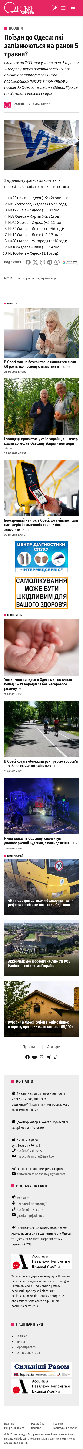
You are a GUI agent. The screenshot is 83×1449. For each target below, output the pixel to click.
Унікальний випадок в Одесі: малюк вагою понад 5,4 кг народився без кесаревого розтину (38, 684)
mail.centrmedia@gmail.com (36, 1156)
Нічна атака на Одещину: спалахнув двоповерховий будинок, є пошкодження (37, 840)
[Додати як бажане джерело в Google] (70, 262)
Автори (53, 1046)
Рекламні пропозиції (31, 1204)
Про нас (30, 1046)
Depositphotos (25, 1347)
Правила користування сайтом (65, 1426)
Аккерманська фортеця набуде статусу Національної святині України (39, 963)
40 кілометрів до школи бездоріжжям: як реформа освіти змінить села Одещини (40, 902)
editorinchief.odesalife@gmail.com (41, 1174)
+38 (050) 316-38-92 (30, 1210)
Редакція (18, 104)
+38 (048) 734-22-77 (29, 1151)
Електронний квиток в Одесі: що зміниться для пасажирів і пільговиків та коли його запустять (41, 525)
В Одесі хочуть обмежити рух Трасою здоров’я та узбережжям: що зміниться (41, 763)
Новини (16, 28)
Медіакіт (23, 1198)
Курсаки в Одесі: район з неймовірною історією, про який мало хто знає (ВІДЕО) (40, 1024)
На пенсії (22, 1336)
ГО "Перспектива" (28, 1353)
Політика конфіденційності (14, 1426)
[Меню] (63, 8)
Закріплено (55, 8)
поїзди (20, 278)
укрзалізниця (48, 278)
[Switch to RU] (73, 8)
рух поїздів (32, 278)
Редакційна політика (37, 1426)
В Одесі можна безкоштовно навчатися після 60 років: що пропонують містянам (40, 364)
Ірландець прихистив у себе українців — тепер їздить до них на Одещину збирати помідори (41, 441)
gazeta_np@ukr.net (30, 1216)
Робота (20, 1342)
